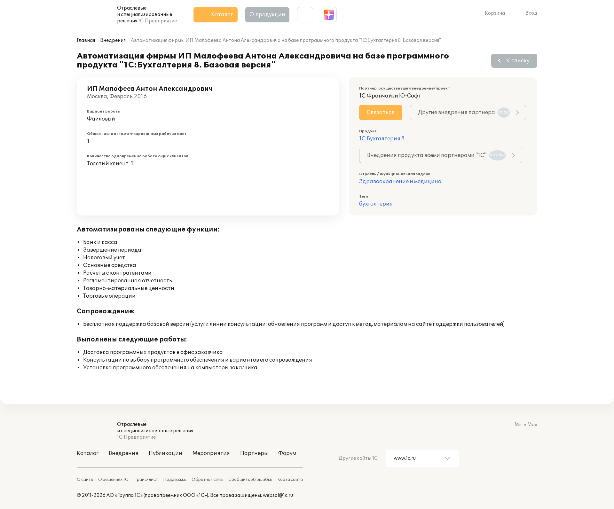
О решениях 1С (113, 479)
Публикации (165, 453)
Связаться (381, 112)
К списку (518, 61)
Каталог (87, 453)
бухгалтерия (376, 204)
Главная (86, 40)
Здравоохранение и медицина (400, 181)
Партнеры (254, 453)
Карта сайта (290, 479)
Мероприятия (211, 453)
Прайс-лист (145, 479)
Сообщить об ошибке (250, 479)
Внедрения (113, 40)
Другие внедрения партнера (463, 112)
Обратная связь (207, 479)
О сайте (85, 479)
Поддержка (174, 479)
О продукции (267, 15)
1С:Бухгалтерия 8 (382, 139)
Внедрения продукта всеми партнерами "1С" (436, 155)
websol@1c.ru (278, 495)
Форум (287, 453)
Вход (531, 13)
